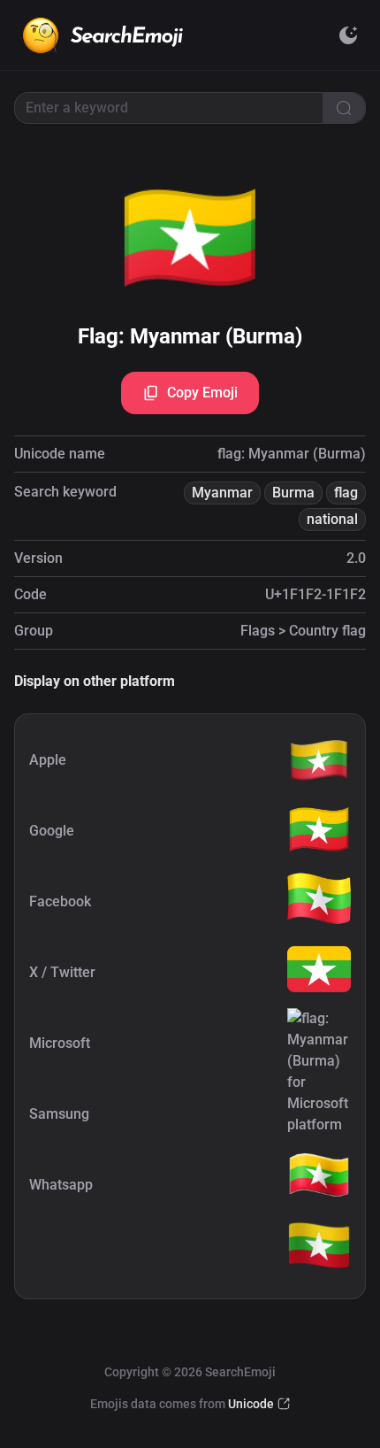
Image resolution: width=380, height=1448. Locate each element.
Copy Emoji (202, 392)
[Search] (344, 108)
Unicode (251, 1404)
